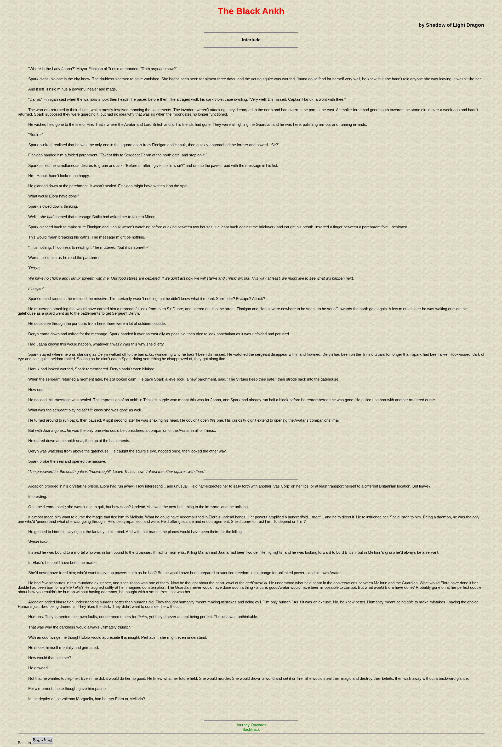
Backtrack (251, 729)
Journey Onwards (251, 725)
